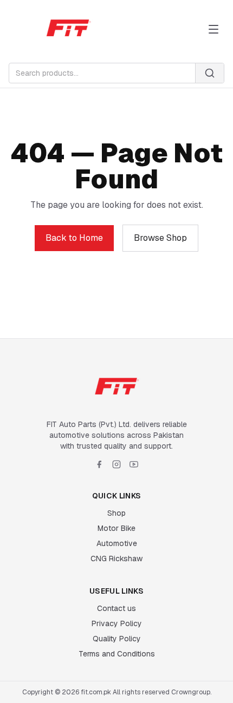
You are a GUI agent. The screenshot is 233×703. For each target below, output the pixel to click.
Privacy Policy (117, 623)
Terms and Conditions (117, 654)
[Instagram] (116, 464)
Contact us (116, 608)
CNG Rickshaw (116, 558)
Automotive (116, 543)
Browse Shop (160, 238)
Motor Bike (116, 528)
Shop (116, 513)
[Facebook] (99, 464)
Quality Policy (117, 638)
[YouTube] (134, 464)
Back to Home (74, 238)
